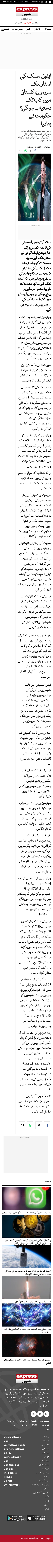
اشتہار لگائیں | (19, 23)
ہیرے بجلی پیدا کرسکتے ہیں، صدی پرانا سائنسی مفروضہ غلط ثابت (27, 1331)
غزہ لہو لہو (45, 1445)
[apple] (36, 1519)
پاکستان (5, 29)
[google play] (16, 1519)
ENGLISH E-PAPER (39, 2)
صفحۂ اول (47, 29)
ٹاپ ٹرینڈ (45, 1469)
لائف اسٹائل (44, 1465)
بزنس (47, 1501)
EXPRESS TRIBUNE (9, 2)
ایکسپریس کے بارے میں (44, 1425)
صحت (46, 1477)
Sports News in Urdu (14, 1445)
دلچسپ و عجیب (42, 1473)
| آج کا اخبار (35, 23)
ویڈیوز (46, 1505)
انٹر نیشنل (45, 1453)
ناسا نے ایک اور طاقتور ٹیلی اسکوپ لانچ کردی (33, 1302)
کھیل (28, 29)
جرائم (47, 1509)
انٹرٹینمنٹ (44, 1461)
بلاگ (47, 1497)
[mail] (22, 1125)
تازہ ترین (37, 29)
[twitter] (38, 1125)
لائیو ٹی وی (27, 23)
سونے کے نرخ (44, 1481)
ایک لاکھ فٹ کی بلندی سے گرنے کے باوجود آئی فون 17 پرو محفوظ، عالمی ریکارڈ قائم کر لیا (27, 1272)
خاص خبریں (17, 29)
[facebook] (47, 1125)
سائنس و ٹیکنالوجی (41, 1493)
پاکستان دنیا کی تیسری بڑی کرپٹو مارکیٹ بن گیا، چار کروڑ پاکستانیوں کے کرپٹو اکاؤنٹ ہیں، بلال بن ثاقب (28, 1242)
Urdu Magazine (11, 1465)
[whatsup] (30, 1125)
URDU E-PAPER (24, 2)
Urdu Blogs (9, 1469)
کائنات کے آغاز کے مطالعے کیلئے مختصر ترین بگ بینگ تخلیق (27, 1361)
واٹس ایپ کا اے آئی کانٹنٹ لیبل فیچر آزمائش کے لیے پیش (26, 1213)
